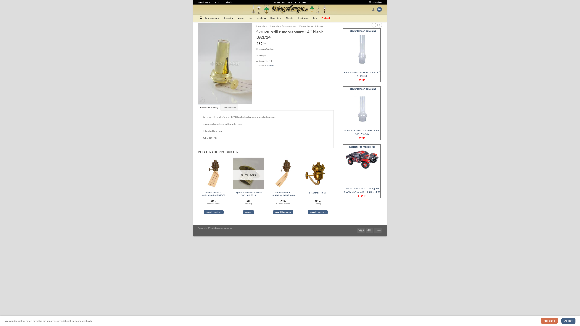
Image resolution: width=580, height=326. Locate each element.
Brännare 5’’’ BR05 (318, 192)
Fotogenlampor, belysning (362, 30)
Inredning (261, 18)
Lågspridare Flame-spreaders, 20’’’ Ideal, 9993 (248, 194)
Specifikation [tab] (230, 107)
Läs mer (248, 212)
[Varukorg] (379, 9)
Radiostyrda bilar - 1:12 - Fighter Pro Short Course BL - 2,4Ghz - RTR (362, 190)
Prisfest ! (325, 18)
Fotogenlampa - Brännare (311, 26)
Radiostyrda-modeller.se (362, 146)
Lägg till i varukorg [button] (213, 212)
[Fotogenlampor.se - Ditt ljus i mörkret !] (290, 9)
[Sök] (201, 18)
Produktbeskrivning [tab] (209, 107)
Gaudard (270, 65)
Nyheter (290, 18)
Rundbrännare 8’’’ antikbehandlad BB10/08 (213, 194)
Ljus (250, 18)
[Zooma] (202, 100)
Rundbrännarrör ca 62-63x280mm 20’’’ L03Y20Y (362, 132)
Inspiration (303, 18)
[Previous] (198, 188)
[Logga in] (373, 9)
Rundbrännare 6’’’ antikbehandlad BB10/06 (283, 194)
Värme (241, 18)
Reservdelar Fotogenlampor (283, 26)
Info (315, 18)
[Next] (333, 188)
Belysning (228, 18)
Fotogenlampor (212, 18)
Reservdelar (276, 18)
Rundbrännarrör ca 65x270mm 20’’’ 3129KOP (362, 74)
